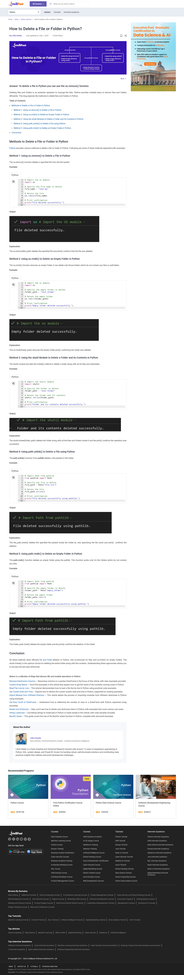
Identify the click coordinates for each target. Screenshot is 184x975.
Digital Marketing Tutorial (95, 920)
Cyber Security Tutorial (124, 857)
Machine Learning (45, 933)
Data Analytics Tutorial (117, 920)
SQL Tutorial (53, 920)
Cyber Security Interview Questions (104, 945)
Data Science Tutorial (123, 873)
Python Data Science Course (126, 881)
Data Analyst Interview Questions (41, 949)
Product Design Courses (43, 903)
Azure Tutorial (120, 865)
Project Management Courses (102, 895)
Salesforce (103, 933)
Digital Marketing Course (92, 869)
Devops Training (57, 849)
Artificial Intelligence (118, 933)
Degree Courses (58, 899)
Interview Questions (71, 12)
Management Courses (126, 903)
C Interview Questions (16, 949)
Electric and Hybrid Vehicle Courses (69, 903)
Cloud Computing (15, 933)
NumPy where (15, 716)
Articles (47, 12)
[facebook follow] (10, 840)
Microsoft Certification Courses (42, 907)
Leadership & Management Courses (100, 903)
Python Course (57, 845)
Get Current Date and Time (21, 691)
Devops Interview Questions (158, 849)
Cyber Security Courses (60, 857)
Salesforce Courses (28, 895)
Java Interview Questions (157, 857)
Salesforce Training (90, 845)
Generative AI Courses (146, 903)
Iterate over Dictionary (19, 709)
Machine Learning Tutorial (18, 920)
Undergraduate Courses (145, 899)
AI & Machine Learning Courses (75, 895)
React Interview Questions (157, 865)
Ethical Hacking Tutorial (124, 869)
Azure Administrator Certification (96, 861)
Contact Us (21, 966)
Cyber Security (90, 933)
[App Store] (34, 851)
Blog (16, 19)
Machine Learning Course (61, 841)
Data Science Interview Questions (160, 845)
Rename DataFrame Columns (22, 681)
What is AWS (60, 933)
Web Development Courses (93, 881)
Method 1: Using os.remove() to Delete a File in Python (37, 110)
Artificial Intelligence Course (94, 853)
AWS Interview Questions (157, 841)
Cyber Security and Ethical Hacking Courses (133, 895)
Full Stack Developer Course (61, 877)
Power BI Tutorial (38, 920)
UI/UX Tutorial (134, 920)
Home (10, 19)
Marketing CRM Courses (76, 899)
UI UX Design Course (91, 841)
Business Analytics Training (61, 861)
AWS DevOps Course (59, 873)
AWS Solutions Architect (92, 837)
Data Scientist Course (59, 837)
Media (11, 966)
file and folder (45, 660)
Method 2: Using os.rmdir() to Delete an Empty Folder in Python (41, 114)
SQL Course (55, 869)
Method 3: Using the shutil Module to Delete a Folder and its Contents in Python (48, 119)
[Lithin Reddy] (21, 738)
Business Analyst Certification (62, 853)
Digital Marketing (74, 933)
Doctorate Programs (125, 899)
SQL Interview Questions (156, 861)
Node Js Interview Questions (158, 869)
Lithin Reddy (17, 36)
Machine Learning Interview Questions (72, 945)
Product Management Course (62, 881)
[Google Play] (17, 851)
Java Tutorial (120, 849)
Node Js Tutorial (121, 853)
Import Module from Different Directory (26, 695)
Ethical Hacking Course (92, 857)
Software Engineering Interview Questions (73, 949)
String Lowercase (17, 713)
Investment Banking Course (61, 865)
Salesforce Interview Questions (159, 853)
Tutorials (57, 12)
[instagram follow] (26, 840)
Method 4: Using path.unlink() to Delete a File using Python (39, 123)
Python (12, 148)
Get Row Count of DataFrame (22, 702)
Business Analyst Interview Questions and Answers (140, 945)
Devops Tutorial (121, 845)
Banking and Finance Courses (19, 903)
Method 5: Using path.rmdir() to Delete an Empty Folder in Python (42, 128)
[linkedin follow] (18, 840)
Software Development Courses (101, 899)
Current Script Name (18, 684)
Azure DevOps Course (91, 877)
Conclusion (16, 132)
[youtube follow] (22, 840)
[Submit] (50, 3)
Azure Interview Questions (44, 945)
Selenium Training (90, 849)
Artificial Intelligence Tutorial (72, 920)
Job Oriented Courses (40, 899)
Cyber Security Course (91, 865)
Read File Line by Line (19, 688)
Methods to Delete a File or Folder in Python (31, 105)
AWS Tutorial (120, 841)
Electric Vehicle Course (92, 873)
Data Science (13, 895)
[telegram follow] (29, 840)
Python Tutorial (121, 837)
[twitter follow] (14, 840)
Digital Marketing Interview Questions (157, 874)
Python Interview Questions (158, 837)
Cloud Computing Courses (125, 877)
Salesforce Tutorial (122, 861)
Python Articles (26, 19)
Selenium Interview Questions (19, 945)
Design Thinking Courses (17, 907)
